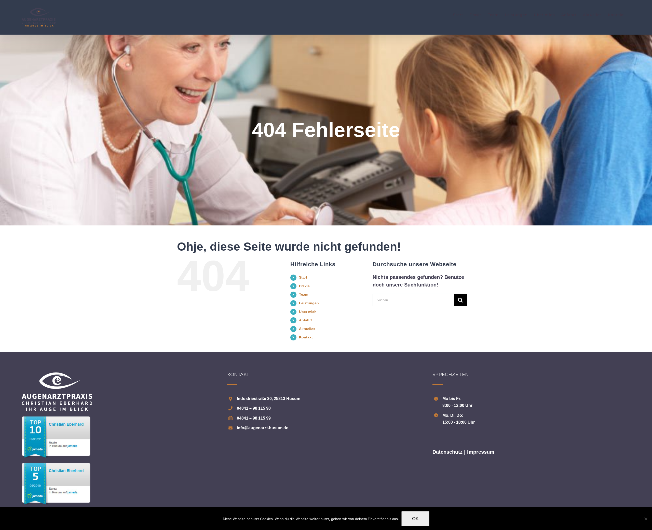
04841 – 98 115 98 (254, 408)
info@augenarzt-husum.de (262, 428)
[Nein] (645, 518)
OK (415, 518)
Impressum (480, 452)
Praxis (304, 286)
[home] (57, 376)
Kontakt (306, 337)
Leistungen (309, 303)
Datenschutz (447, 452)
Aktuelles (307, 329)
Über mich (308, 312)
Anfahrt (305, 320)
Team (303, 294)
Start (303, 277)
